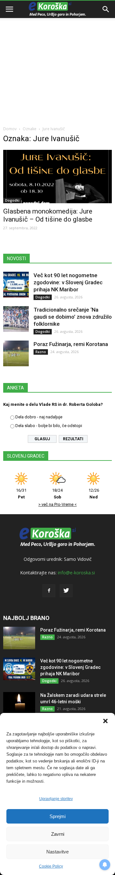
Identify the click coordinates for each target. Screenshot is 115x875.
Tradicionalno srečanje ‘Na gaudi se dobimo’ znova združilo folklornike (73, 316)
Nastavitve (57, 851)
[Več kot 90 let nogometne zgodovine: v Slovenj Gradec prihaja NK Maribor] (16, 284)
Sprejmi (57, 816)
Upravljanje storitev (56, 799)
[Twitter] (66, 590)
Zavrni (57, 834)
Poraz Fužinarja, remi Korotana (71, 344)
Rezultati (73, 439)
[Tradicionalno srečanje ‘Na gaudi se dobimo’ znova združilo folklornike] (16, 319)
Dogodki (12, 200)
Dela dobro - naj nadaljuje (38, 417)
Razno (40, 352)
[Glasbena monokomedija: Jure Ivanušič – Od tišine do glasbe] (57, 176)
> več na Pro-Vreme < (57, 504)
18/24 (57, 493)
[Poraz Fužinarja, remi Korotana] (16, 353)
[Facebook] (48, 590)
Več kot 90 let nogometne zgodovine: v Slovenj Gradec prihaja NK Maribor (68, 282)
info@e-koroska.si (76, 573)
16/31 (21, 493)
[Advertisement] (57, 61)
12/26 (93, 493)
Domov (10, 129)
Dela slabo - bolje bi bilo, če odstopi (48, 425)
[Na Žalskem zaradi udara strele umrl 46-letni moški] (19, 703)
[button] (105, 721)
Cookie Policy (51, 866)
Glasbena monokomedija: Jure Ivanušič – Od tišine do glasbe (47, 215)
